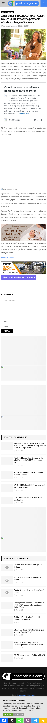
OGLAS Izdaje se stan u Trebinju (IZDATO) (29, 655)
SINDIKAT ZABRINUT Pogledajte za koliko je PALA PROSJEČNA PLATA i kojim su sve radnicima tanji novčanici (30, 445)
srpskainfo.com (7, 258)
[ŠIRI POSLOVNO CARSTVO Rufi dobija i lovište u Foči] (7, 500)
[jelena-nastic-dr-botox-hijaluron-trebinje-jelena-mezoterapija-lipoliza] (23, 240)
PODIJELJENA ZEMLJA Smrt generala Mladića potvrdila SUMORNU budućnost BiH (29, 460)
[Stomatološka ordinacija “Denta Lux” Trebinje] (7, 580)
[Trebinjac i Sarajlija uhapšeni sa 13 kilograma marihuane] (7, 620)
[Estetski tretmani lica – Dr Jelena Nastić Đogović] (7, 593)
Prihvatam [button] (7, 714)
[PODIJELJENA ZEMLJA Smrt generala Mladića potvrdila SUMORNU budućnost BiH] (7, 461)
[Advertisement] (23, 162)
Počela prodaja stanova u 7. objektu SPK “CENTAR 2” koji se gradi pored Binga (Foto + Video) (29, 605)
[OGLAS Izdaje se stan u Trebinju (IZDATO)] (7, 658)
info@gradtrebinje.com (26, 695)
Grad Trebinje (11, 26)
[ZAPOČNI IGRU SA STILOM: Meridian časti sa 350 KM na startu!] (7, 488)
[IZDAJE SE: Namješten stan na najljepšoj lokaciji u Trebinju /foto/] (7, 632)
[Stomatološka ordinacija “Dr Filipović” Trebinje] (7, 567)
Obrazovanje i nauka (7, 12)
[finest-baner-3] (23, 273)
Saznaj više (19, 714)
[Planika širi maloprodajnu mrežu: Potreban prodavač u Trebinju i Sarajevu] (7, 645)
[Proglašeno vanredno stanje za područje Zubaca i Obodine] (7, 475)
